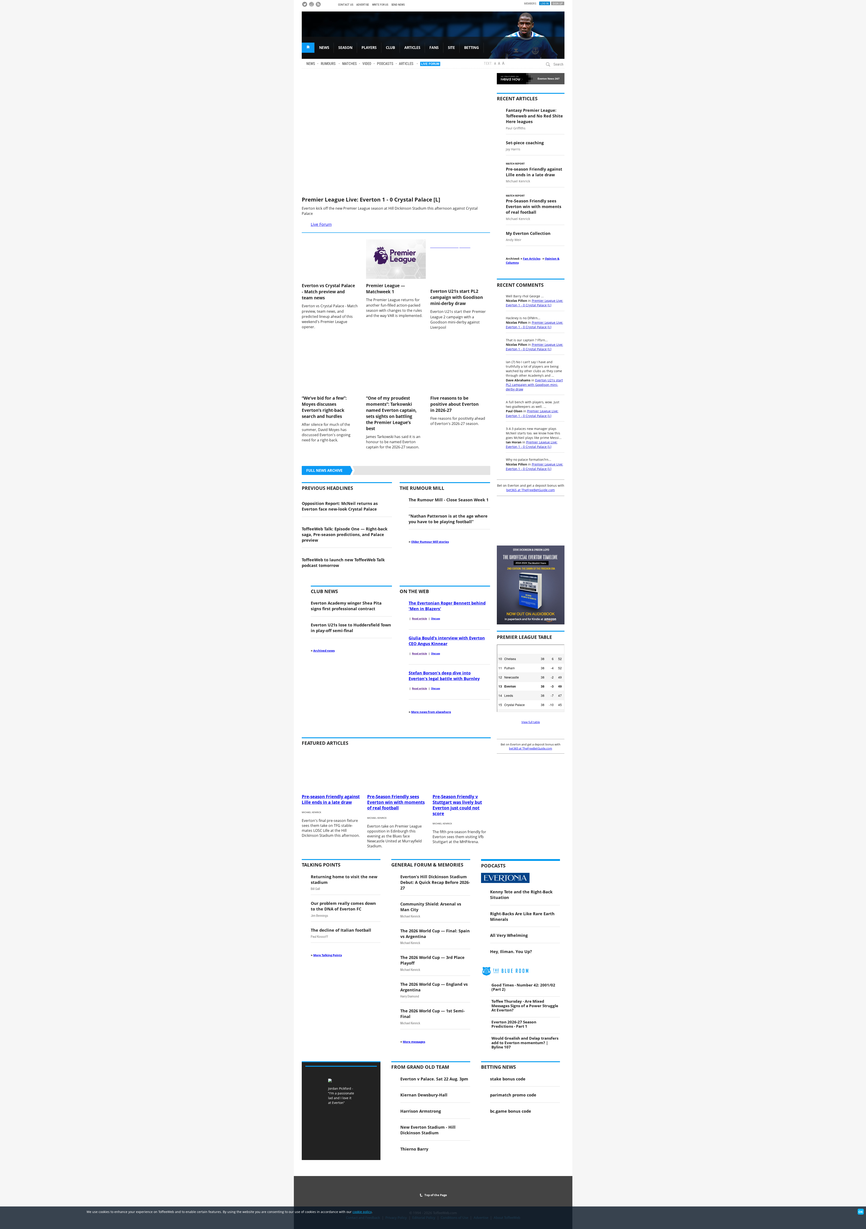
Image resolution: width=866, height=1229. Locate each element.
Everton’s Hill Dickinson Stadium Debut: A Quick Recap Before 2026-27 (435, 882)
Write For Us (380, 4)
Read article (419, 618)
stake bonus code (507, 1079)
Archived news (324, 651)
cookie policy (362, 1212)
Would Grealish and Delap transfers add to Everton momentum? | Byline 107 (524, 1042)
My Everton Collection (528, 233)
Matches (349, 64)
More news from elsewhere (431, 712)
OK (860, 1212)
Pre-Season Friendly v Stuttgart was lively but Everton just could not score (457, 805)
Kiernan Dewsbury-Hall (423, 1095)
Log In (545, 3)
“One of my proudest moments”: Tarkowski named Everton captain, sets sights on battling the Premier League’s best (391, 413)
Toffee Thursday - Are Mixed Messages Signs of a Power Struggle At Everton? (524, 1005)
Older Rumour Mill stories (430, 542)
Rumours (328, 64)
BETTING (471, 47)
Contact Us (345, 4)
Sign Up (558, 3)
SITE (451, 47)
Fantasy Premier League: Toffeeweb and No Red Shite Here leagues (534, 115)
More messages (414, 1042)
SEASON (345, 47)
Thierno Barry (414, 1149)
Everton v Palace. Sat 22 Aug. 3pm (434, 1079)
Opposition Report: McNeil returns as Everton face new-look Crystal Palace (340, 506)
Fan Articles (531, 259)
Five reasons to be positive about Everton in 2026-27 (454, 404)
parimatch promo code (513, 1095)
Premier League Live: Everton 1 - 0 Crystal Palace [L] (371, 199)
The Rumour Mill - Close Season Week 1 (448, 499)
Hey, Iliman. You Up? (511, 951)
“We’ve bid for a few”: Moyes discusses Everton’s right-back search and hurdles (324, 407)
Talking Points (321, 865)
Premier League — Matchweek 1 (385, 288)
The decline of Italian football (341, 930)
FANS (434, 47)
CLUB (390, 47)
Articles (406, 64)
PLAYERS (369, 47)
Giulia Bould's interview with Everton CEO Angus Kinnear (447, 640)
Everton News (546, 78)
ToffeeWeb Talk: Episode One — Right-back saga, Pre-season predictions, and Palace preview (344, 534)
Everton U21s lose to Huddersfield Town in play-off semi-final (351, 627)
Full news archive (324, 470)
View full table (530, 722)
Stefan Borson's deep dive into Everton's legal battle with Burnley (444, 675)
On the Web (414, 591)
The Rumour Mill (422, 488)
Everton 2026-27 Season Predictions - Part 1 (513, 1024)
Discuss (435, 618)
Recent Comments (520, 285)
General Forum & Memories (427, 865)
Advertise (362, 4)
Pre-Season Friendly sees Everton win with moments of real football (533, 206)
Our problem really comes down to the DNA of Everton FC (343, 906)
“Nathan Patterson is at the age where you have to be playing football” (448, 518)
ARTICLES (412, 47)
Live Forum (430, 64)
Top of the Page (435, 1195)
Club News (324, 591)
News (310, 64)
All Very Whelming (509, 935)
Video (366, 64)
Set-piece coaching (525, 142)
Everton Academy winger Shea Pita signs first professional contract (346, 605)
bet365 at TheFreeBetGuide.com (530, 490)
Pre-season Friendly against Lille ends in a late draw (534, 171)
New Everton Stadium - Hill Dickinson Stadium (428, 1129)
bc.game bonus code (510, 1111)
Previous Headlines (327, 488)
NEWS (324, 47)
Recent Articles (517, 98)
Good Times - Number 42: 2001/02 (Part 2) (523, 987)
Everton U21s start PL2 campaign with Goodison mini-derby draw (456, 297)
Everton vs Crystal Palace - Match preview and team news (328, 291)
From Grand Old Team (420, 1067)
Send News (398, 4)
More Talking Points (327, 955)
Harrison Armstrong (420, 1111)
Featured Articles (325, 743)
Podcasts (385, 64)
